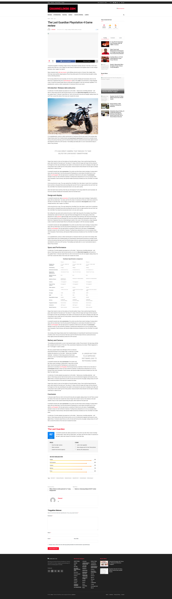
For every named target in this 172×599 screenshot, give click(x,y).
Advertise (52, 2)
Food (75, 577)
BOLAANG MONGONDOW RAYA (77, 569)
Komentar (50, 515)
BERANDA (50, 14)
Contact (62, 2)
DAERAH (70, 14)
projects (59, 216)
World (92, 587)
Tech (52, 18)
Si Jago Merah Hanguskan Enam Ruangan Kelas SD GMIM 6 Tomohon (116, 43)
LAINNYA (87, 14)
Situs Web (76, 538)
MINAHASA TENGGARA (84, 575)
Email (49, 538)
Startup (79, 29)
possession (65, 198)
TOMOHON (93, 582)
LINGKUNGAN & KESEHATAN (85, 564)
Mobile (72, 29)
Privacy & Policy (58, 2)
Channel (53, 29)
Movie (83, 582)
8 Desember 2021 (60, 29)
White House (90, 478)
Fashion (75, 575)
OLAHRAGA (93, 563)
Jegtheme (73, 594)
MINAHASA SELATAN (84, 573)
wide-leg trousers (62, 72)
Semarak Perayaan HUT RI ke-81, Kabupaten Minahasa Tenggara (116, 563)
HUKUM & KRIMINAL (78, 14)
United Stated (83, 478)
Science (92, 575)
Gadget (69, 29)
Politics (92, 569)
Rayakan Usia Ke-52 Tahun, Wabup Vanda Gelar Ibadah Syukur (116, 98)
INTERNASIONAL (57, 14)
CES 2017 (53, 478)
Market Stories (68, 478)
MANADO (84, 568)
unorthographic (54, 175)
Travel (92, 584)
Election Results (60, 478)
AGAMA (75, 563)
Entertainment (77, 573)
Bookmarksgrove (68, 80)
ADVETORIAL (77, 561)
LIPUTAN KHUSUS (84, 566)
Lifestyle (84, 561)
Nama (49, 532)
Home (49, 18)
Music (83, 584)
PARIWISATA (93, 564)
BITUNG (75, 566)
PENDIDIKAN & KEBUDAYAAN (94, 567)
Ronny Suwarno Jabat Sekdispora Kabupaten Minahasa (115, 105)
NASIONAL (64, 14)
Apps (55, 18)
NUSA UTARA (94, 561)
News (83, 587)
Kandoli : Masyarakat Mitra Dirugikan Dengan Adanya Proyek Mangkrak (116, 66)
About (49, 2)
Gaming (75, 580)
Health (75, 582)
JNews (52, 594)
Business (76, 572)
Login (123, 2)
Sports (92, 577)
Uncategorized (94, 586)
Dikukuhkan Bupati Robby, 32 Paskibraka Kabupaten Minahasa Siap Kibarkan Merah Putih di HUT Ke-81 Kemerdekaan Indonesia (117, 113)
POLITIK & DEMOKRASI (93, 572)
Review (76, 29)
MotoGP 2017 (76, 478)
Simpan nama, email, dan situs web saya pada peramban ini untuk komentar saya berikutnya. (69, 544)
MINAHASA (84, 570)
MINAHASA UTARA (84, 578)
